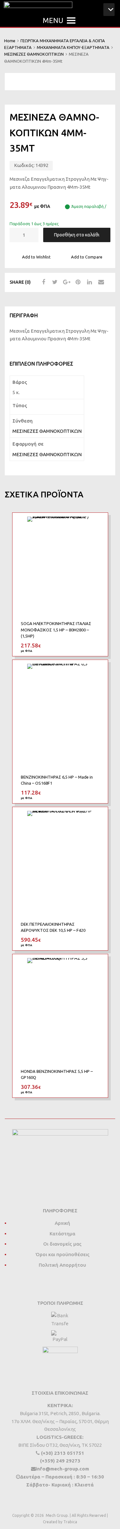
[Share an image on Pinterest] (77, 282)
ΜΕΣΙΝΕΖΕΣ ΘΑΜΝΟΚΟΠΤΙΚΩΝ (34, 54)
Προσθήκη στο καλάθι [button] (96, 645)
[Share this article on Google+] (65, 282)
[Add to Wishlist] (97, 524)
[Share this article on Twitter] (54, 282)
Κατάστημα (62, 1233)
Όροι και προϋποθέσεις (63, 1254)
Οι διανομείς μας (62, 1244)
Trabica (70, 1522)
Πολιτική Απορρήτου (62, 1265)
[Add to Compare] (97, 535)
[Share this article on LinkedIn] (88, 282)
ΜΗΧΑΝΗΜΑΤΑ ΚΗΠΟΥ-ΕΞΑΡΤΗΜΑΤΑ (73, 47)
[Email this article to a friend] (100, 282)
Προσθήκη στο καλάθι (77, 234)
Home (9, 40)
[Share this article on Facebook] (42, 282)
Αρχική (62, 1223)
